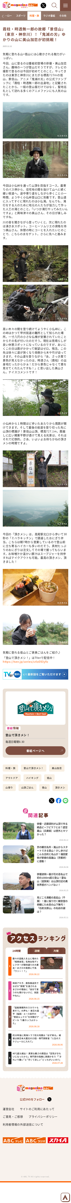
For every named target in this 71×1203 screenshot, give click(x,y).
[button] (2, 16)
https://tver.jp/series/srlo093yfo (25, 661)
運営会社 (8, 1109)
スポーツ (20, 15)
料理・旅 (34, 15)
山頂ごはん (27, 787)
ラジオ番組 (49, 15)
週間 (37, 951)
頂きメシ (60, 787)
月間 (56, 951)
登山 (44, 787)
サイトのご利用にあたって (37, 1109)
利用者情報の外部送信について (23, 1124)
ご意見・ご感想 (13, 1116)
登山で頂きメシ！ (34, 768)
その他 (62, 15)
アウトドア (12, 777)
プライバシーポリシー (43, 1116)
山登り (9, 787)
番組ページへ (35, 751)
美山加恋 (57, 768)
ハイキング (32, 777)
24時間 (16, 951)
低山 (49, 777)
